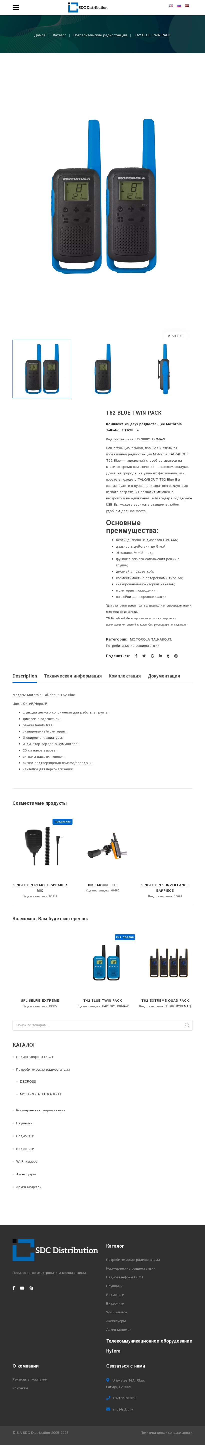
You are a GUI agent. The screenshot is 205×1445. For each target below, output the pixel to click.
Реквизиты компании (29, 1379)
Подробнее (44, 879)
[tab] (26, 677)
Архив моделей (29, 1187)
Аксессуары (26, 1174)
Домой (40, 35)
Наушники (24, 1123)
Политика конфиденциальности (166, 1432)
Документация (164, 676)
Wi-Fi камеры (27, 1161)
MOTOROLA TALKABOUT (150, 639)
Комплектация (125, 676)
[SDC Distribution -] (88, 7)
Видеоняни (25, 1148)
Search (187, 1025)
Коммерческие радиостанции (41, 1110)
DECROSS (28, 1081)
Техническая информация (73, 676)
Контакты (20, 1388)
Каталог (59, 35)
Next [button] (190, 196)
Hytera (113, 1351)
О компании (25, 1366)
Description (24, 676)
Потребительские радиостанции (100, 35)
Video (177, 336)
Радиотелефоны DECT (35, 1056)
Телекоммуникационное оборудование (149, 1341)
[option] (102, 196)
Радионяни (25, 1136)
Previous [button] (15, 196)
